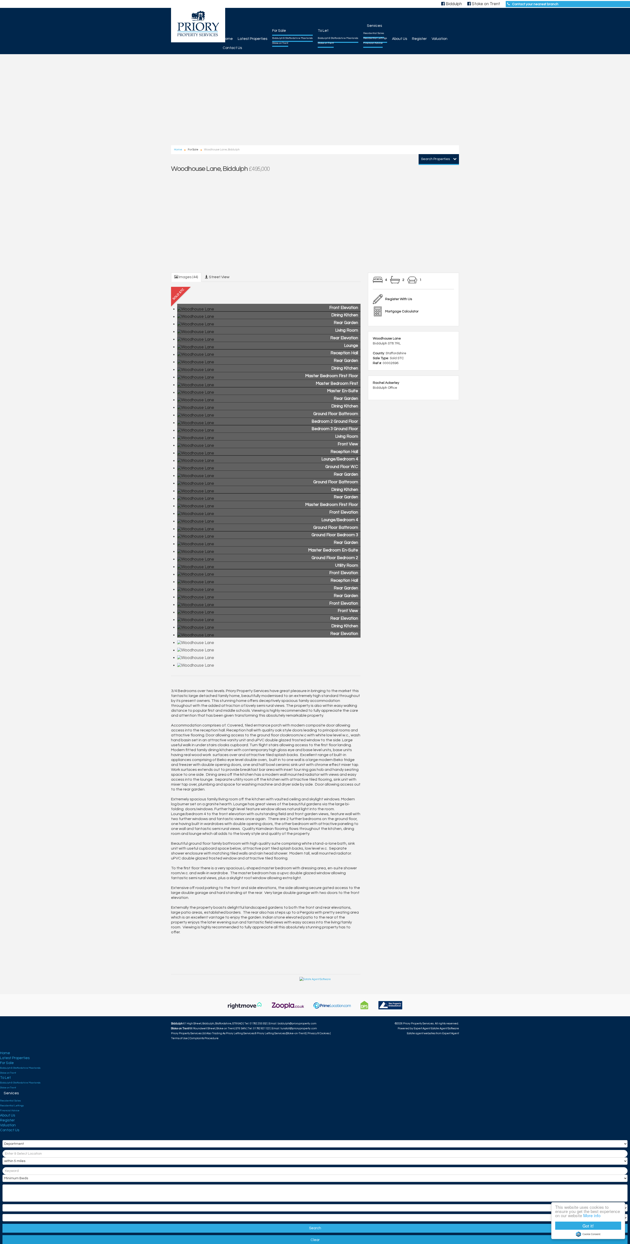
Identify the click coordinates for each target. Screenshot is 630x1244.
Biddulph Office (385, 387)
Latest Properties (252, 39)
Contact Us (232, 48)
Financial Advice (373, 43)
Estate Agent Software (445, 1028)
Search (315, 1228)
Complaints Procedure (204, 1038)
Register (419, 39)
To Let (323, 30)
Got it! (588, 1226)
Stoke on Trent (280, 43)
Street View (218, 277)
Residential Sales (373, 33)
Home (228, 39)
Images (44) (188, 277)
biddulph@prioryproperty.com (297, 1023)
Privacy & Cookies (319, 1033)
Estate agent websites (421, 1033)
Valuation (439, 39)
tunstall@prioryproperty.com (299, 1028)
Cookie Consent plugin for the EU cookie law (588, 1234)
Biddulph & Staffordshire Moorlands (292, 38)
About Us (399, 39)
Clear (315, 1240)
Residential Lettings (375, 38)
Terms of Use (179, 1038)
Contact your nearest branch (535, 4)
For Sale (279, 30)
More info (591, 1215)
